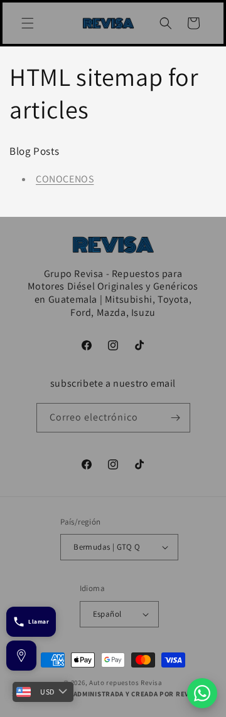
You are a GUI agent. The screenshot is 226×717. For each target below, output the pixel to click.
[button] (27, 23)
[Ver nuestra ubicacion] (21, 656)
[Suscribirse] (176, 417)
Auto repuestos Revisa (126, 682)
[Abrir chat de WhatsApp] (202, 693)
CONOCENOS (65, 179)
